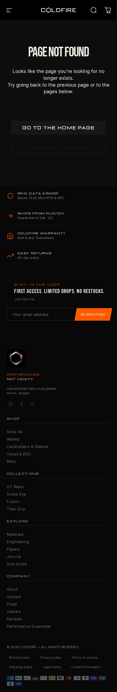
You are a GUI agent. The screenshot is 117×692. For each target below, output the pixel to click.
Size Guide (17, 564)
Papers (13, 549)
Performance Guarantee (29, 626)
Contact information (86, 667)
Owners (14, 611)
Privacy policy (51, 658)
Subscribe (93, 314)
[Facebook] (21, 404)
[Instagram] (10, 404)
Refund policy (19, 658)
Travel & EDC (19, 454)
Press (12, 604)
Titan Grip (16, 509)
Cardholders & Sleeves (28, 446)
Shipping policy (21, 667)
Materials (15, 534)
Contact (14, 596)
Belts (11, 461)
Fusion (13, 501)
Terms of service (84, 658)
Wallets (13, 439)
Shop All (14, 431)
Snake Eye (16, 494)
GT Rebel (15, 486)
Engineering (18, 541)
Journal (14, 556)
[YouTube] (32, 404)
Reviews (14, 619)
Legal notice (52, 667)
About (12, 589)
